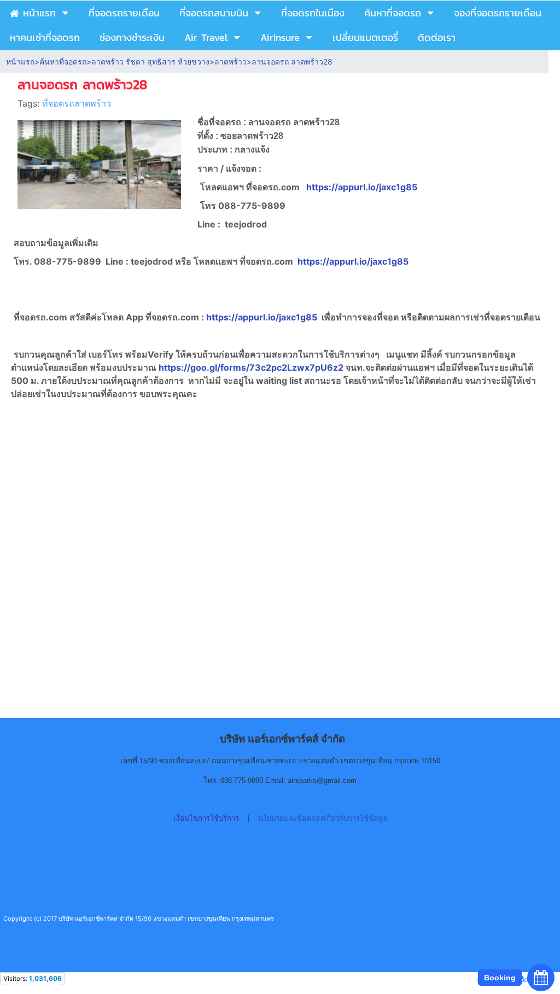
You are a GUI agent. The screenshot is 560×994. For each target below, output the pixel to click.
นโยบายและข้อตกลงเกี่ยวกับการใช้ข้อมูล (322, 818)
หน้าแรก (20, 61)
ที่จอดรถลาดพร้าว (76, 103)
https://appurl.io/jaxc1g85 (361, 187)
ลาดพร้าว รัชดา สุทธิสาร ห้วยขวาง (150, 61)
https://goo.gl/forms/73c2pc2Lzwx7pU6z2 (252, 367)
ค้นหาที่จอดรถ (62, 61)
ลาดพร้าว (230, 61)
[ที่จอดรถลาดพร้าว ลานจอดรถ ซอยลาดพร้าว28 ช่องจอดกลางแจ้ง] (99, 162)
